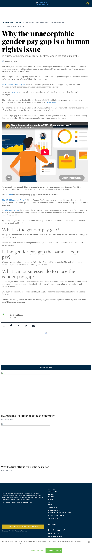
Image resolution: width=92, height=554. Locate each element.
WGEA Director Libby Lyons (13, 84)
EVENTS (50, 499)
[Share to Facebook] (11, 326)
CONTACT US (52, 492)
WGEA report (51, 102)
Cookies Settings (37, 550)
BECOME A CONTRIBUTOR (56, 515)
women (15, 92)
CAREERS (51, 497)
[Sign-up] (33, 326)
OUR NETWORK (53, 507)
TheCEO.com (28, 502)
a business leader (12, 210)
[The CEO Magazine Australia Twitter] (55, 530)
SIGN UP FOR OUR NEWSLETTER (23, 526)
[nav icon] (3, 3)
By (7, 419)
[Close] (88, 542)
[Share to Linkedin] (25, 326)
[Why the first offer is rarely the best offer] (25, 442)
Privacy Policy (53, 533)
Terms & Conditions (55, 536)
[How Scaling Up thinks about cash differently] (25, 391)
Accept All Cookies (54, 550)
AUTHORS (51, 494)
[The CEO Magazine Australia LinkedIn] (60, 530)
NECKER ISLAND (53, 518)
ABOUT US (51, 489)
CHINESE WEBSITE (53, 510)
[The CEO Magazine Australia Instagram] (65, 530)
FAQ (49, 502)
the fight (9, 195)
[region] (21, 15)
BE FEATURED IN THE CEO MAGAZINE (59, 513)
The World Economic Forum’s (14, 200)
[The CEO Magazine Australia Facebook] (50, 530)
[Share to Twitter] (18, 326)
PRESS (50, 505)
